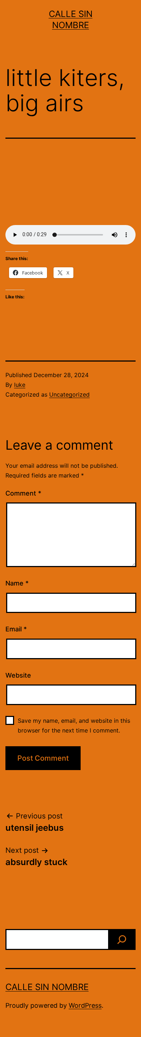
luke (19, 384)
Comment (23, 493)
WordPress (85, 1005)
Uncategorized (69, 394)
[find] (122, 939)
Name (17, 583)
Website (18, 675)
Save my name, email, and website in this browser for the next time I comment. (74, 725)
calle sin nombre (47, 987)
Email (16, 629)
